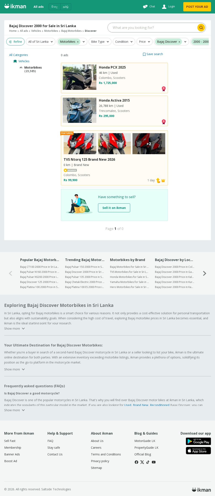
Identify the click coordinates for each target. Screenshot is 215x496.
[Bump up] (158, 180)
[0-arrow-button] (10, 273)
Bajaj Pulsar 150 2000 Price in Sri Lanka (84, 267)
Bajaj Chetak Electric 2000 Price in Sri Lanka (84, 282)
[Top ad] (163, 88)
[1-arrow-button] (204, 273)
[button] (153, 54)
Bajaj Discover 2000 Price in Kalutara (174, 277)
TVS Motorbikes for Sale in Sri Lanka (129, 272)
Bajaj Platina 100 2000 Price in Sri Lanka (39, 287)
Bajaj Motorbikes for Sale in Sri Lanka (129, 267)
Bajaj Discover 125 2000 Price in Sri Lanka (39, 282)
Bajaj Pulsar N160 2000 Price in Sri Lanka (39, 272)
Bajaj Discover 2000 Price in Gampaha (174, 272)
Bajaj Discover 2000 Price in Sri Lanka (84, 272)
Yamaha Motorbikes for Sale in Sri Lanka (129, 282)
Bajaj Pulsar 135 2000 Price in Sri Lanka (84, 277)
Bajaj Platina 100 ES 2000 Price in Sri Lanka (84, 287)
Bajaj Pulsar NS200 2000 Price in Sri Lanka (39, 277)
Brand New (140, 405)
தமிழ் (65, 6)
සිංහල (54, 6)
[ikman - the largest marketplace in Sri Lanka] (15, 7)
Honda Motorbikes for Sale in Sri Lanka (129, 277)
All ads (39, 7)
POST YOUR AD (197, 7)
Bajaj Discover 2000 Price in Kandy (174, 287)
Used (127, 405)
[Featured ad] (163, 180)
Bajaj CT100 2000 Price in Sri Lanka (39, 267)
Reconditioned (159, 405)
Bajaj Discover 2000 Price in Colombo (174, 267)
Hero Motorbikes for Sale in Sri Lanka (129, 287)
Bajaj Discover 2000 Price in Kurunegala (174, 282)
